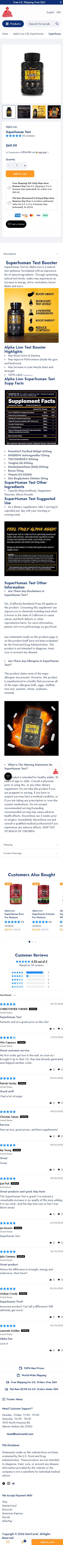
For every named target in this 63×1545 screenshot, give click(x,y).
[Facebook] (3, 1483)
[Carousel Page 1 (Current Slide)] (29, 942)
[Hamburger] (8, 1542)
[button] (14, 136)
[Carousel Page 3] (35, 941)
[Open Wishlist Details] (8, 776)
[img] (8, 1004)
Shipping (8, 844)
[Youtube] (13, 1483)
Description (10, 253)
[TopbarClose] (61, 2)
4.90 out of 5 (39, 961)
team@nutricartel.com (20, 1434)
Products (15, 24)
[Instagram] (8, 1483)
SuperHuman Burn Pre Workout (14, 915)
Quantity (10, 159)
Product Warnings (13, 853)
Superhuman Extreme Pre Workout (43, 915)
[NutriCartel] (7, 12)
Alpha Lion (11, 127)
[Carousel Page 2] (32, 941)
